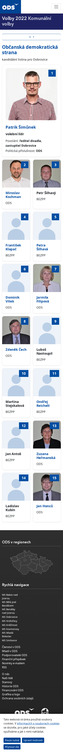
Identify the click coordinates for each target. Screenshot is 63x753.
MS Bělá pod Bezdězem (9, 603)
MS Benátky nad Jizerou (8, 611)
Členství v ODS (11, 647)
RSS (4, 667)
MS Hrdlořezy (9, 621)
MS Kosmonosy (10, 629)
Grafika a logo (11, 694)
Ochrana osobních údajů (17, 698)
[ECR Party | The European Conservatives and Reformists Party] (45, 712)
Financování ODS (13, 690)
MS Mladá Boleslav (7, 634)
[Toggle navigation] (56, 6)
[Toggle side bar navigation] (31, 37)
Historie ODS (10, 686)
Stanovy (7, 682)
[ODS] (24, 711)
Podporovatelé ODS (14, 655)
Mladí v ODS (9, 651)
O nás (5, 674)
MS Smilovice (9, 640)
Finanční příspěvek (14, 659)
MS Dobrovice (9, 616)
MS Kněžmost (9, 625)
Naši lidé (7, 678)
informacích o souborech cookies (38, 723)
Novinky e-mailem (13, 663)
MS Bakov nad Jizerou (10, 596)
